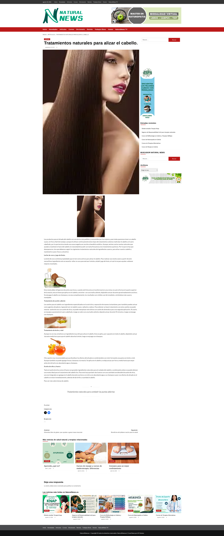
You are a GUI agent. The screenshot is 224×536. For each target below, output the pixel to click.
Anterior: (63, 431)
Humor (105, 2)
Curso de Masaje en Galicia (150, 147)
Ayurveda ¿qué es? (52, 466)
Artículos (69, 2)
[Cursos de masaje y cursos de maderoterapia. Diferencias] (90, 453)
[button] (180, 29)
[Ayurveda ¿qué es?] (58, 453)
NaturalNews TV (113, 2)
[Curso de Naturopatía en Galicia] (140, 504)
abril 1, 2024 (48, 468)
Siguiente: (124, 431)
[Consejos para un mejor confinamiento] (123, 453)
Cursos (76, 2)
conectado (60, 486)
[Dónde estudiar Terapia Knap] (56, 504)
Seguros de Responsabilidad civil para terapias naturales (158, 132)
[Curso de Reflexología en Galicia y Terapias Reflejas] (112, 504)
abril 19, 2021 (81, 471)
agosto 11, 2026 (49, 517)
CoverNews (131, 533)
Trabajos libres (97, 2)
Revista (90, 2)
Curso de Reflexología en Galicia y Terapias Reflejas (157, 136)
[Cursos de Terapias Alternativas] (168, 504)
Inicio (55, 2)
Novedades (62, 2)
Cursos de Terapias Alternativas (151, 143)
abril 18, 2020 (113, 471)
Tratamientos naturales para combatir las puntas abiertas (91, 392)
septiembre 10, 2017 (50, 47)
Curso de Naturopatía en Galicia (151, 139)
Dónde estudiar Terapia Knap (150, 128)
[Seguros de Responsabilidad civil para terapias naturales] (84, 504)
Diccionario (82, 2)
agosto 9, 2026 (76, 519)
